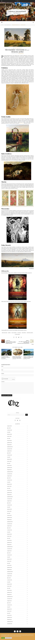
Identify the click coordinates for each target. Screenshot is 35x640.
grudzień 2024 (9, 467)
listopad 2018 (9, 619)
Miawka (9, 332)
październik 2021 (10, 546)
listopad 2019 (9, 594)
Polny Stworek (14, 332)
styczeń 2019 (9, 615)
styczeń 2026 (9, 440)
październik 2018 (10, 621)
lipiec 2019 (9, 602)
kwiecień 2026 (9, 434)
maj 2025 (8, 457)
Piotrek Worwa (21, 53)
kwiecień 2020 (9, 584)
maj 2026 (8, 432)
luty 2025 (8, 463)
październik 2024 (10, 471)
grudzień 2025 (9, 442)
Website (2, 373)
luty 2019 (8, 613)
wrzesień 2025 (9, 448)
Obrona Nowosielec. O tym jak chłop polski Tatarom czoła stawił (17, 357)
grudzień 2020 (9, 567)
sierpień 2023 (9, 500)
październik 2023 (10, 496)
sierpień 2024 (9, 475)
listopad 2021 (9, 544)
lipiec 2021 (9, 552)
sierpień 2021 (9, 550)
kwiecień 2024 (9, 484)
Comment (2, 381)
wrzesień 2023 (9, 498)
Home (2, 24)
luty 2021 (8, 563)
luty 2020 (8, 588)
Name (2, 366)
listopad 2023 (9, 494)
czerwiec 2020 (9, 579)
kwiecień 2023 (9, 509)
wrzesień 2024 (9, 473)
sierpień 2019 (9, 600)
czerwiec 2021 (9, 554)
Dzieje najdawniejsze (7, 24)
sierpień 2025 (9, 450)
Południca (19, 332)
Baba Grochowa (4, 332)
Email (2, 369)
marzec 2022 (9, 536)
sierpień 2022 (9, 525)
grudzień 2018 (9, 617)
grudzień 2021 (9, 542)
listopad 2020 (9, 569)
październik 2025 (10, 446)
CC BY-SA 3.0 (22, 123)
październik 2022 (10, 521)
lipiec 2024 (9, 477)
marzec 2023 (9, 511)
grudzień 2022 (9, 517)
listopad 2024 (9, 469)
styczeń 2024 (9, 490)
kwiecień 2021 (9, 559)
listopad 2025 (9, 444)
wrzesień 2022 (9, 523)
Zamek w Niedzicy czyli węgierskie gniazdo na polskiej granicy (28, 357)
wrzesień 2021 (9, 548)
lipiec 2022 (9, 527)
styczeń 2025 (9, 465)
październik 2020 (10, 571)
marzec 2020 (9, 586)
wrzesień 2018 (9, 623)
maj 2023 (8, 507)
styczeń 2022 (9, 540)
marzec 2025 (9, 461)
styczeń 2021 (9, 565)
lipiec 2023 (9, 502)
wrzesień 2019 (9, 598)
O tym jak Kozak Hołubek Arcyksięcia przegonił (5, 357)
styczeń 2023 (9, 515)
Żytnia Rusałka (17, 334)
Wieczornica (24, 332)
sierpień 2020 (9, 575)
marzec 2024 (9, 486)
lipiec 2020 (9, 577)
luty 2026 (8, 438)
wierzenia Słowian (30, 332)
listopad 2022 (9, 519)
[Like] (14, 337)
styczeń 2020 (9, 590)
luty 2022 (8, 538)
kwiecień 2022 (9, 534)
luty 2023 (8, 513)
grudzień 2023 (9, 492)
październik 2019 (10, 596)
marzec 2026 (9, 436)
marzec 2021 (9, 561)
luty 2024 (8, 488)
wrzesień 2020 (9, 573)
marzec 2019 (9, 611)
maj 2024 (8, 482)
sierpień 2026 (9, 425)
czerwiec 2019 (9, 604)
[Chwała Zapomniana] (17, 13)
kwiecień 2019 (9, 609)
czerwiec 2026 (9, 430)
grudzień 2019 (9, 592)
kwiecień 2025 (9, 459)
